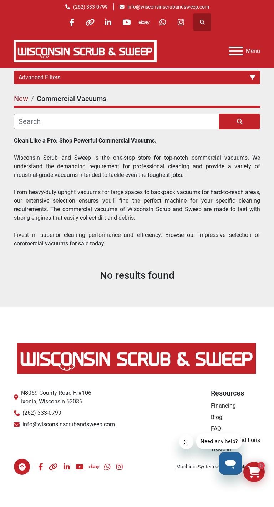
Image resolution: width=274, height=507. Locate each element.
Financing (223, 405)
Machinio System (195, 466)
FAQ (216, 428)
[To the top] (22, 467)
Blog (216, 417)
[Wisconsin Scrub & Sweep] (137, 357)
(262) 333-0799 (90, 7)
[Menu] (236, 51)
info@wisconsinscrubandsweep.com (168, 7)
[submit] (239, 121)
